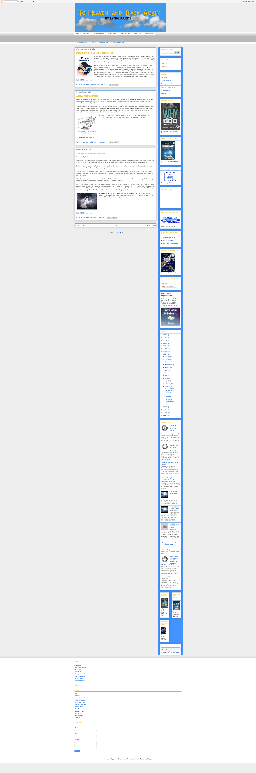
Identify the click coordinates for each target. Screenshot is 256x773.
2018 (165, 354)
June (167, 373)
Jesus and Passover (168, 577)
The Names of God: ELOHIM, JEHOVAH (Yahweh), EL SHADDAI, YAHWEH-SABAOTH (170, 561)
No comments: (102, 84)
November (168, 359)
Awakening (77, 665)
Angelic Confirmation (167, 240)
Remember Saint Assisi (173, 492)
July (166, 370)
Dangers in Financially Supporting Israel (169, 543)
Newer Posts (79, 225)
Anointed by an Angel (168, 237)
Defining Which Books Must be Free (94, 53)
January (168, 386)
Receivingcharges (79, 676)
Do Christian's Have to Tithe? (174, 507)
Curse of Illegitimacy (168, 478)
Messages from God (167, 84)
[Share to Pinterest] (117, 85)
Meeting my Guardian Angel (170, 243)
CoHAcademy (78, 669)
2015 (165, 412)
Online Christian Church (100, 42)
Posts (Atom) (119, 232)
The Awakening (166, 90)
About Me (137, 33)
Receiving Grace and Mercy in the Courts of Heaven (173, 428)
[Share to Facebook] (116, 85)
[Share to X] (114, 85)
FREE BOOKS (125, 33)
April (166, 378)
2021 (165, 346)
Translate (176, 652)
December (168, 356)
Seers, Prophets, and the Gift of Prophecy (174, 446)
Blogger (149, 759)
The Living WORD (79, 713)
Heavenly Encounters (168, 87)
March (167, 381)
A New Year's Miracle (87, 96)
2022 (165, 343)
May (166, 375)
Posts (166, 64)
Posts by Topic (99, 33)
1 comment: (101, 217)
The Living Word (118, 42)
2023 (165, 340)
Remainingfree (78, 678)
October (168, 362)
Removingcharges (79, 680)
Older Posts (151, 225)
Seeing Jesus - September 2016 (167, 294)
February (168, 383)
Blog (77, 33)
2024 (165, 337)
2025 (165, 335)
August (167, 367)
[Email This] (110, 85)
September (168, 364)
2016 (165, 409)
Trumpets (77, 683)
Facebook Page (82, 42)
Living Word (112, 33)
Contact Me (149, 33)
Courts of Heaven (166, 80)
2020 (165, 348)
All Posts (86, 33)
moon (76, 685)
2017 (165, 407)
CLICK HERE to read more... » (85, 80)
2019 (165, 351)
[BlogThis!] (112, 85)
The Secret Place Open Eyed (91, 153)
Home (116, 225)
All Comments (168, 67)
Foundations (78, 671)
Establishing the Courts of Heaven (175, 525)
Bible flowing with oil (80, 667)
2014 (165, 415)
